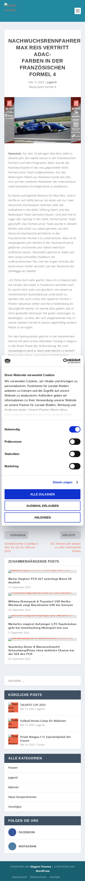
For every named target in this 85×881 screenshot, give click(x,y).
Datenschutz (38, 877)
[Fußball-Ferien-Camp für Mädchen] (13, 723)
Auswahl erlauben (42, 505)
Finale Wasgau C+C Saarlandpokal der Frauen (45, 738)
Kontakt (55, 877)
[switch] (74, 441)
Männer (13, 787)
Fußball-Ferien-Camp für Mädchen (43, 721)
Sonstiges (14, 806)
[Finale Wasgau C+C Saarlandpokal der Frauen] (13, 739)
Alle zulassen (42, 494)
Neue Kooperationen (22, 797)
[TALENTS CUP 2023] (13, 707)
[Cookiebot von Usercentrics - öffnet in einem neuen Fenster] (63, 361)
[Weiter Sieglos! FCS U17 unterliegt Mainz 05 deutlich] (42, 571)
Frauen (41, 744)
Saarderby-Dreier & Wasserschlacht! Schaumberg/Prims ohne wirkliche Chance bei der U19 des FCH (41, 650)
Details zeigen (62, 482)
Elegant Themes (40, 866)
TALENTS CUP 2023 (32, 705)
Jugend (52, 82)
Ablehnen (42, 517)
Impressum (19, 877)
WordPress (42, 871)
